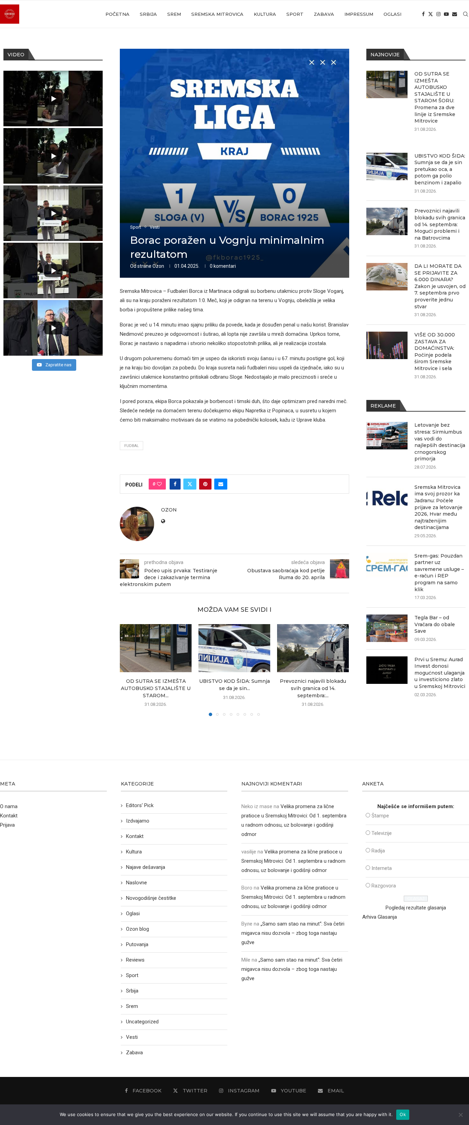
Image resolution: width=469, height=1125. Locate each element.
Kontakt (9, 816)
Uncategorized (142, 1022)
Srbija (148, 14)
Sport (295, 14)
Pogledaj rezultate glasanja (416, 908)
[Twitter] (430, 14)
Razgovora (383, 886)
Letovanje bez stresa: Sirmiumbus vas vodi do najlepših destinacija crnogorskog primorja (439, 442)
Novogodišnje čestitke (151, 898)
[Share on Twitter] (189, 484)
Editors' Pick (139, 805)
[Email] (454, 14)
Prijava (7, 825)
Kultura (265, 14)
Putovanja (137, 944)
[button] (129, 670)
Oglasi (392, 14)
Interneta (381, 868)
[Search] (465, 14)
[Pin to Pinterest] (205, 484)
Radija (378, 851)
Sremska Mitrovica (217, 14)
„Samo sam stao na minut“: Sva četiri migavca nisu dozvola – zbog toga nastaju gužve (292, 933)
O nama (9, 806)
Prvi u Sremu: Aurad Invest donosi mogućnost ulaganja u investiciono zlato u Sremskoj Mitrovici (439, 672)
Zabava (324, 14)
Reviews (135, 960)
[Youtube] (446, 14)
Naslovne (136, 883)
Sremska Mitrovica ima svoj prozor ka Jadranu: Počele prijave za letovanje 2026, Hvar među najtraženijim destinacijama (438, 507)
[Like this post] (159, 484)
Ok (403, 1114)
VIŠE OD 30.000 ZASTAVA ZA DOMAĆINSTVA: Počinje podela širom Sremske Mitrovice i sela (434, 351)
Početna (117, 14)
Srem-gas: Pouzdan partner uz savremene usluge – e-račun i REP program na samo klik (439, 573)
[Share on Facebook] (175, 484)
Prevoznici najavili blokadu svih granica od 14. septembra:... (313, 688)
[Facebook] (423, 14)
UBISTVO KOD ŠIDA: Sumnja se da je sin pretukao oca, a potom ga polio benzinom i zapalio (439, 169)
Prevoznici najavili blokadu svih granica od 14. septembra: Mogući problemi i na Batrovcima (439, 224)
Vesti (132, 1037)
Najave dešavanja (145, 867)
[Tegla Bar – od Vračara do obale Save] (387, 628)
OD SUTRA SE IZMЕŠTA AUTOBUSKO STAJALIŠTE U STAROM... (156, 688)
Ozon (158, 266)
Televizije (381, 833)
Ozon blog (137, 929)
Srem (174, 14)
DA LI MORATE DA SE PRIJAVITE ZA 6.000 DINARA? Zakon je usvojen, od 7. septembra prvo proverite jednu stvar (440, 286)
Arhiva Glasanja (379, 917)
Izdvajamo (137, 821)
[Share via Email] (220, 484)
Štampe (380, 816)
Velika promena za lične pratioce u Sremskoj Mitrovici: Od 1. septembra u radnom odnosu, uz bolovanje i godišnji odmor (293, 861)
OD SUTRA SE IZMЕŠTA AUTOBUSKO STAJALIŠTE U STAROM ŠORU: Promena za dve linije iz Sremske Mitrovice (434, 97)
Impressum (358, 14)
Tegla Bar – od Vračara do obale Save (434, 624)
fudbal (131, 446)
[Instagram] (438, 14)
